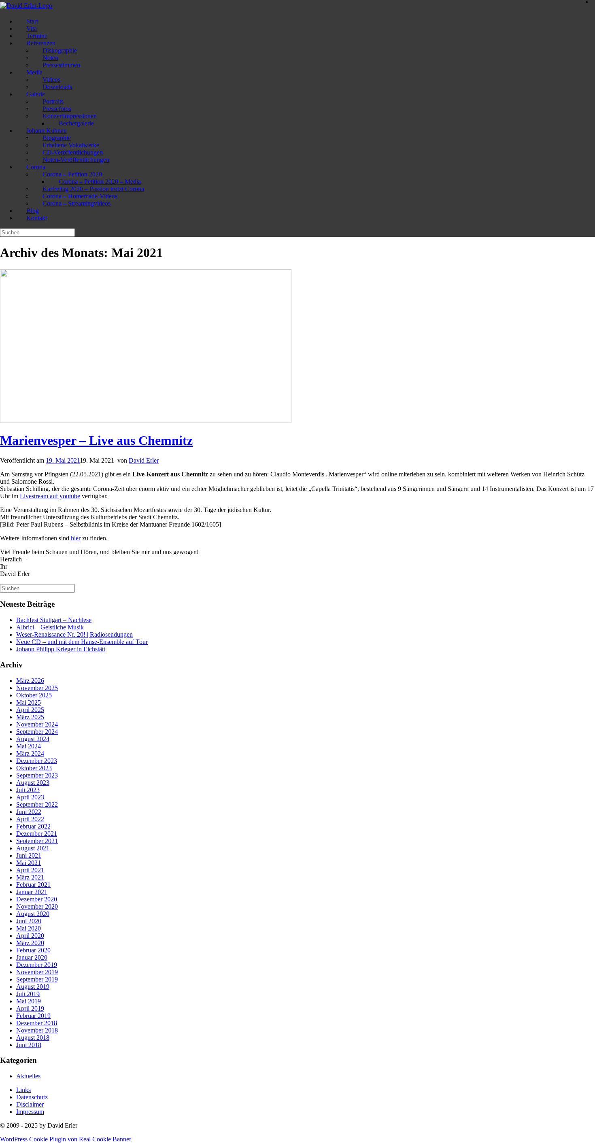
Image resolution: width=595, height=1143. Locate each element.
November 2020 (37, 906)
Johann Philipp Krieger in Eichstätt (60, 649)
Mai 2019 (28, 1001)
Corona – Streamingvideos (76, 203)
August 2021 (32, 848)
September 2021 (37, 840)
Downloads (57, 86)
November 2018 (37, 1030)
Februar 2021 (33, 884)
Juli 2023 (28, 789)
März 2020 (30, 942)
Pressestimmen (61, 65)
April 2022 (30, 819)
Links (23, 1089)
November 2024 (37, 724)
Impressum (30, 1111)
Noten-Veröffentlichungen (75, 159)
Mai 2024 (28, 746)
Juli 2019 (28, 993)
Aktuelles (28, 1076)
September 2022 (37, 804)
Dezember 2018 (36, 1023)
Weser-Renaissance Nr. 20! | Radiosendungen (74, 634)
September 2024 (37, 731)
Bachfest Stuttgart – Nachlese (53, 619)
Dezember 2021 (36, 833)
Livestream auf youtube (50, 496)
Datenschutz (32, 1097)
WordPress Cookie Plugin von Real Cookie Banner (65, 1139)
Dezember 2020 (36, 899)
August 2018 (32, 1037)
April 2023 (30, 797)
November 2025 (37, 687)
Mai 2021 (28, 862)
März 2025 (30, 717)
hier (76, 538)
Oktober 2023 (34, 768)
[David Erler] (26, 5)
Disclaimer (30, 1104)
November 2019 (37, 972)
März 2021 (30, 877)
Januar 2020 (31, 957)
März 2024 (30, 753)
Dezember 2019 (36, 964)
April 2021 (30, 870)
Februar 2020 (33, 950)
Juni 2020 (28, 921)
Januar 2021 (31, 891)
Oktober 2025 (34, 695)
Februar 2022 (33, 826)
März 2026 (30, 680)
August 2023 (32, 782)
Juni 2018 (28, 1044)
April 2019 (30, 1008)
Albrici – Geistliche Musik (50, 627)
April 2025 (30, 709)
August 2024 (32, 738)
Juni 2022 (28, 811)
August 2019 (32, 986)
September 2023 (37, 775)
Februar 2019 (33, 1015)
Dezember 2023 (36, 760)
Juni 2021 (28, 855)
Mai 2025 (28, 702)
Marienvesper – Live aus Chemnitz (96, 440)
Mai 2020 (28, 928)
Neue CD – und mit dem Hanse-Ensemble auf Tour (82, 641)
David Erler (144, 460)
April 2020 (30, 935)
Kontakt (36, 218)
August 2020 (32, 913)
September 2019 (37, 979)
